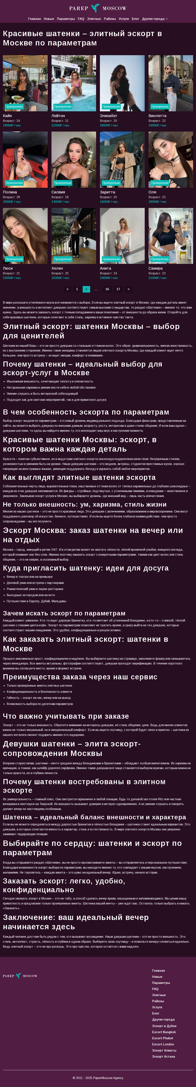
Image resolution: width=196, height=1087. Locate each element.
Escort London (163, 1044)
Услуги (124, 18)
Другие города (153, 18)
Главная (34, 18)
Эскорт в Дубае (164, 1026)
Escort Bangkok (164, 1032)
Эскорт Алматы (164, 1050)
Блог (135, 18)
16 (107, 289)
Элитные (94, 18)
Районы (110, 18)
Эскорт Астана (163, 1056)
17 (118, 289)
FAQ (81, 18)
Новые (49, 18)
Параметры (66, 18)
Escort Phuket (162, 1038)
